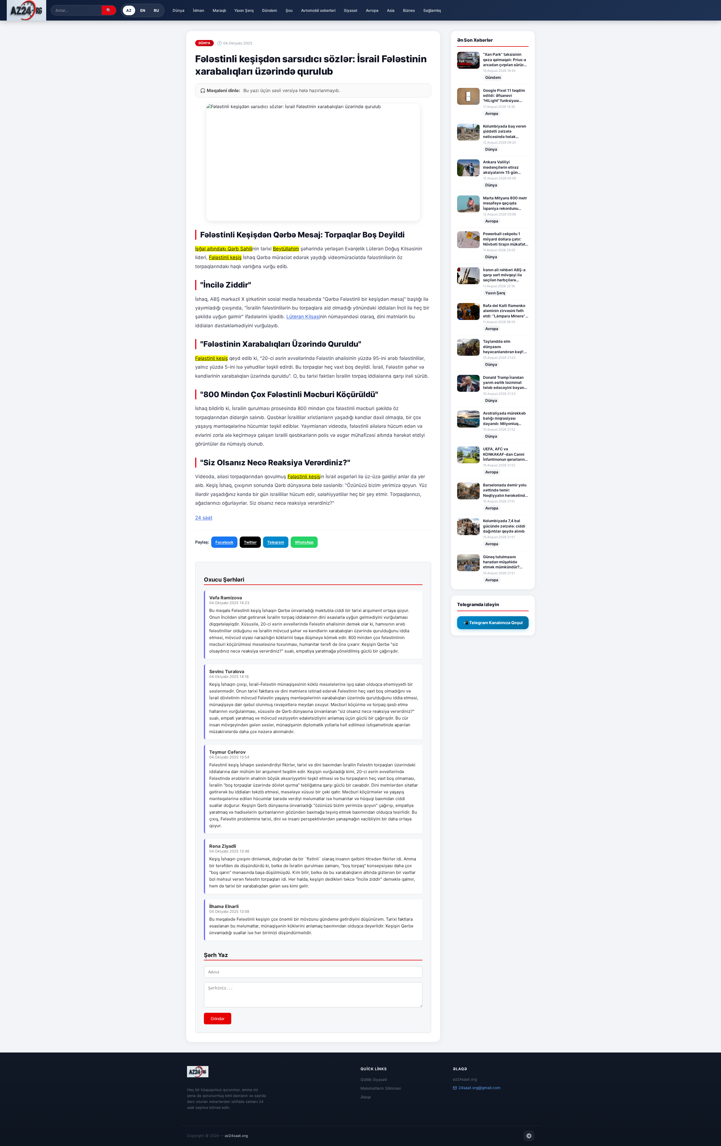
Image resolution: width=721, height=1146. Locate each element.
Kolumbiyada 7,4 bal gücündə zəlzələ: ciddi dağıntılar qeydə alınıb (504, 526)
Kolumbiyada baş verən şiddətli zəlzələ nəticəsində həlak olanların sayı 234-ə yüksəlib (504, 131)
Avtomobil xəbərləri (318, 10)
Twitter (250, 542)
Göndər (217, 1018)
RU (156, 10)
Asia (391, 10)
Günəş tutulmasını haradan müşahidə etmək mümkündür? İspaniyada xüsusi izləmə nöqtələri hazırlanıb (501, 562)
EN (143, 10)
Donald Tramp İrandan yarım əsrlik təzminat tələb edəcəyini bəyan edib (503, 382)
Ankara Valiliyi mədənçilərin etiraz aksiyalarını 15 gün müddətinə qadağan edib (501, 167)
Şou (289, 10)
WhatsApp (304, 542)
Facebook (224, 542)
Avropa (372, 10)
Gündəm (269, 10)
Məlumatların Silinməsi (380, 1088)
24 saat (203, 517)
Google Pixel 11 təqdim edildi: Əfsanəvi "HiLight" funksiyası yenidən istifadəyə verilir (504, 95)
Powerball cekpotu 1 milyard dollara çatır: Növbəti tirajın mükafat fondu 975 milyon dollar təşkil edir (505, 239)
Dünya (178, 10)
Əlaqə (365, 1097)
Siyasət (350, 10)
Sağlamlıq (432, 10)
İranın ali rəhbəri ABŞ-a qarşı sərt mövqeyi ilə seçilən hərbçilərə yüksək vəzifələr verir (504, 275)
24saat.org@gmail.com (479, 1087)
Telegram (275, 542)
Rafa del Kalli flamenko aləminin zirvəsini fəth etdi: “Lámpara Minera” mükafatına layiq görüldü (504, 311)
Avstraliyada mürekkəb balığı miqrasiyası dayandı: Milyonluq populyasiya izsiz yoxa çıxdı (504, 418)
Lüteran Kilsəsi (303, 316)
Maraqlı (219, 10)
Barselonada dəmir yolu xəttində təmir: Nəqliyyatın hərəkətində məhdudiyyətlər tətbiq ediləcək (505, 490)
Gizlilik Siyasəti (373, 1079)
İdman (198, 10)
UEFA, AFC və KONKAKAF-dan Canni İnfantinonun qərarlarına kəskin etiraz (505, 454)
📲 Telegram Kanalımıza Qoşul (493, 622)
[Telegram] (529, 1136)
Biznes (409, 10)
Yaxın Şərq (243, 10)
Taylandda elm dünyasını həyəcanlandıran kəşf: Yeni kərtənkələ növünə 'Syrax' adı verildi (504, 346)
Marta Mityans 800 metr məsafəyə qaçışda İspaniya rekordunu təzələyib (505, 203)
